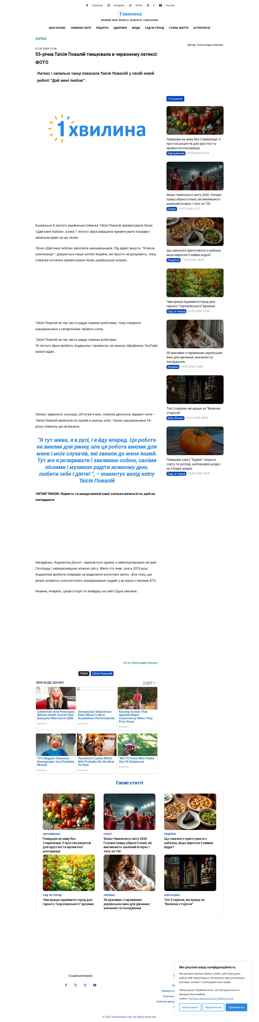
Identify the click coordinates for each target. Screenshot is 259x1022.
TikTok (138, 5)
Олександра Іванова (210, 44)
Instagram (119, 5)
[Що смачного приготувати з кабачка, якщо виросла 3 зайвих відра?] (195, 231)
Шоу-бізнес (175, 418)
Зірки (40, 39)
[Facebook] (87, 5)
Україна (173, 367)
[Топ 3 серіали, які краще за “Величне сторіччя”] (195, 389)
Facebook (97, 5)
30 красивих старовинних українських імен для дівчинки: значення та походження (194, 357)
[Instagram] (109, 5)
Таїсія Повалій (102, 673)
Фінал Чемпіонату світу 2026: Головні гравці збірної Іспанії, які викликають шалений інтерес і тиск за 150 (193, 199)
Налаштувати (190, 1007)
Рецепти (174, 260)
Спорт (172, 209)
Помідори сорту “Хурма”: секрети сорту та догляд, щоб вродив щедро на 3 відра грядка (193, 464)
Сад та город (176, 311)
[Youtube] (160, 5)
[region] (213, 988)
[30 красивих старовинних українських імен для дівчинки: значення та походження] (195, 334)
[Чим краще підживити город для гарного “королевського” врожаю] (195, 283)
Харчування (176, 153)
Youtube (170, 5)
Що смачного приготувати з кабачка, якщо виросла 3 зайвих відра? (188, 843)
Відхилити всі (213, 1007)
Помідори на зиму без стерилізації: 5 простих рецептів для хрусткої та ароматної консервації (193, 143)
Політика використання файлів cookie (210, 998)
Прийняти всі (236, 1007)
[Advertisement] (96, 194)
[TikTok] (130, 5)
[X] (148, 5)
